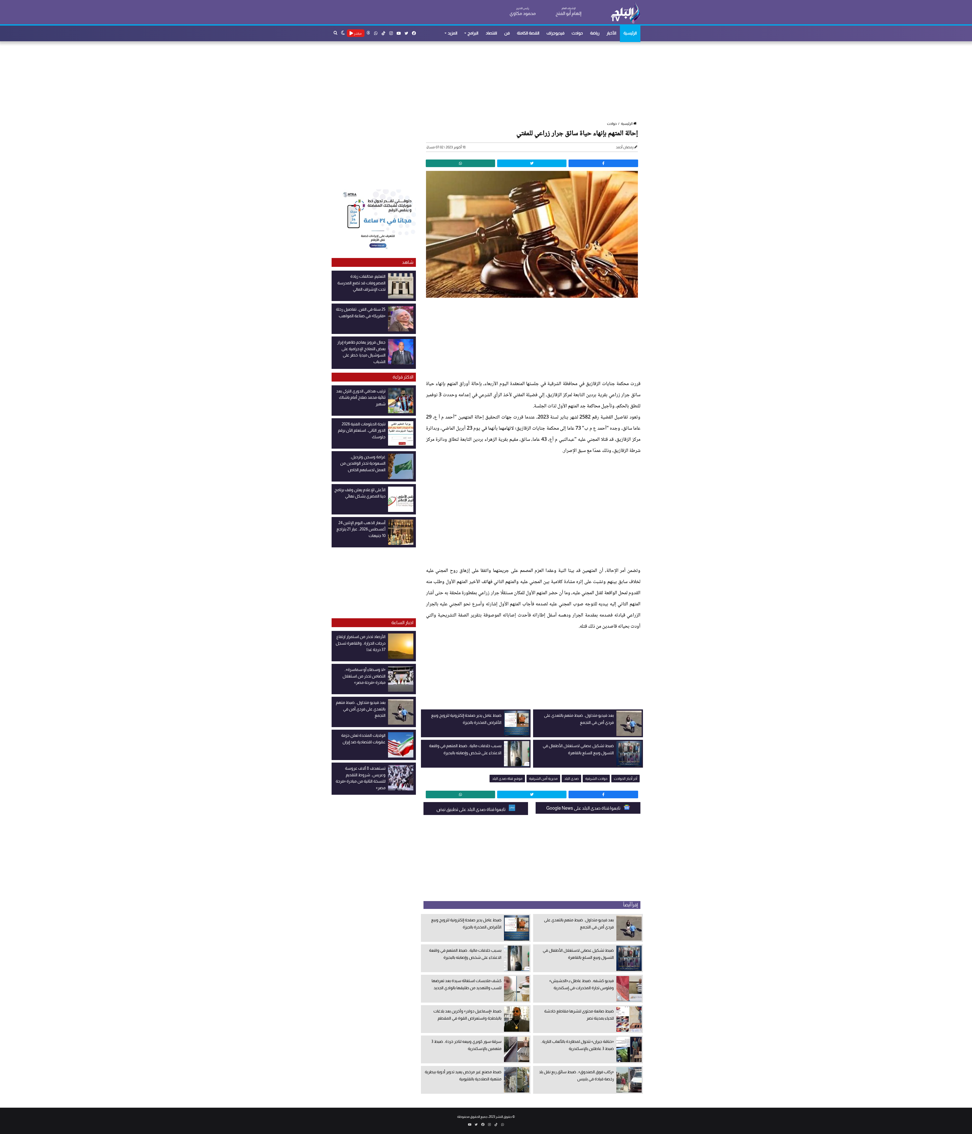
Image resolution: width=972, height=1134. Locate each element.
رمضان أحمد (625, 147)
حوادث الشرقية (596, 779)
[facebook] (603, 163)
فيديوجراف (555, 33)
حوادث (577, 33)
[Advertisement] (488, 81)
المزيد (452, 33)
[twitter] (531, 163)
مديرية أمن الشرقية (543, 779)
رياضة (594, 33)
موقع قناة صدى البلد (507, 779)
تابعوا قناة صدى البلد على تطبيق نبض (471, 809)
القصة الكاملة (528, 33)
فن (507, 33)
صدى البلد (571, 779)
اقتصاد (491, 33)
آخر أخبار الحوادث (625, 779)
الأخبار (611, 33)
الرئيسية (630, 33)
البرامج (473, 33)
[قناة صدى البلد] (625, 12)
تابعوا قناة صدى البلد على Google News (583, 808)
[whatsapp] (460, 163)
